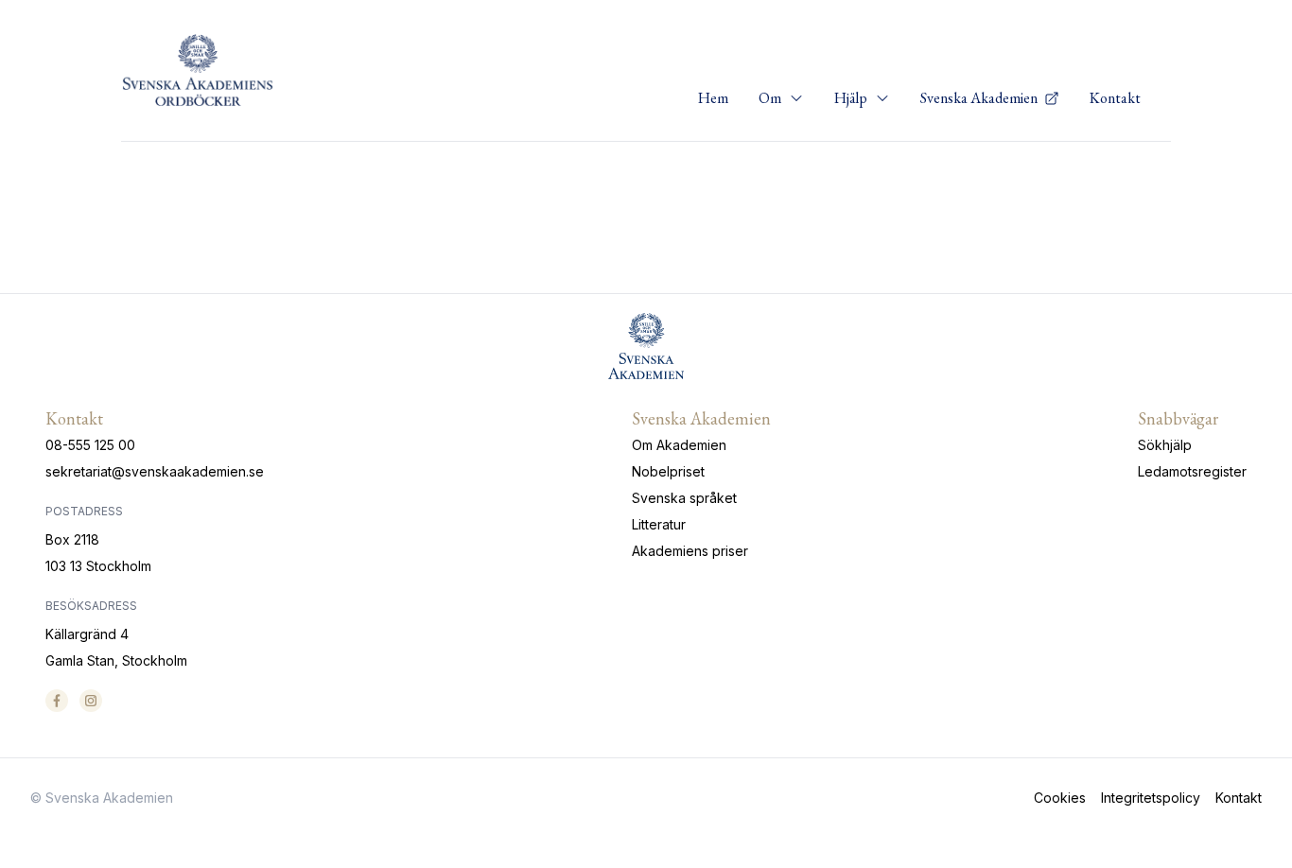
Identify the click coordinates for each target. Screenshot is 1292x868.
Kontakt (1115, 98)
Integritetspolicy (1150, 798)
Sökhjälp (1165, 445)
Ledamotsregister (1192, 471)
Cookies (1060, 798)
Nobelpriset (668, 471)
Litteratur (659, 524)
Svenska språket (684, 498)
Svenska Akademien (980, 98)
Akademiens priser (690, 551)
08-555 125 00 (90, 445)
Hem (713, 98)
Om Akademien (679, 445)
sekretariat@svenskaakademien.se (154, 471)
